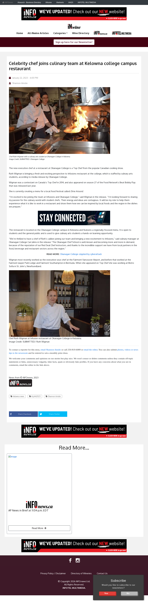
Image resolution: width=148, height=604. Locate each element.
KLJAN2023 (36, 396)
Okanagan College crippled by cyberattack (81, 254)
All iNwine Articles (38, 33)
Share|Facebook (24, 414)
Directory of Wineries (81, 573)
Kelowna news (18, 396)
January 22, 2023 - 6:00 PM (25, 77)
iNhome (49, 2)
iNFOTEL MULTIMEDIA (87, 2)
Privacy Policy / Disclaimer (53, 573)
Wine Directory (80, 33)
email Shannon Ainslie (51, 350)
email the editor (91, 350)
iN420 (70, 2)
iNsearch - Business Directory (29, 2)
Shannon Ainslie (20, 83)
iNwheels (60, 2)
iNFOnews (8, 2)
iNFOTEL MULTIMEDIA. (74, 587)
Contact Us (102, 573)
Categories (59, 33)
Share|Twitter (54, 414)
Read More (38, 528)
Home (19, 33)
